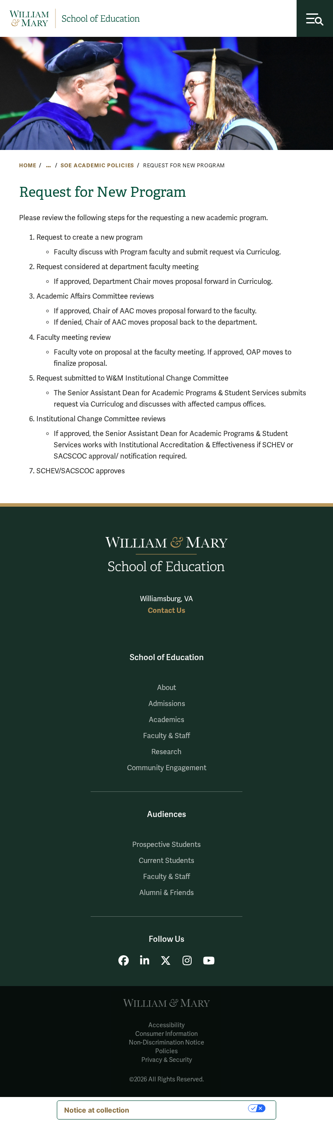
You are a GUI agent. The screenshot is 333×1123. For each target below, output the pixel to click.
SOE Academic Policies (97, 165)
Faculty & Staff (166, 736)
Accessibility (166, 1025)
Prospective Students (166, 844)
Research (166, 752)
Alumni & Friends (166, 893)
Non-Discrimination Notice (166, 1042)
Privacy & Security (166, 1060)
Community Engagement (166, 768)
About (166, 688)
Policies (166, 1051)
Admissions (166, 704)
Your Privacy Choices (193, 1108)
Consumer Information (166, 1034)
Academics (166, 720)
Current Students (166, 860)
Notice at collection (96, 1110)
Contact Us (166, 610)
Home (27, 165)
